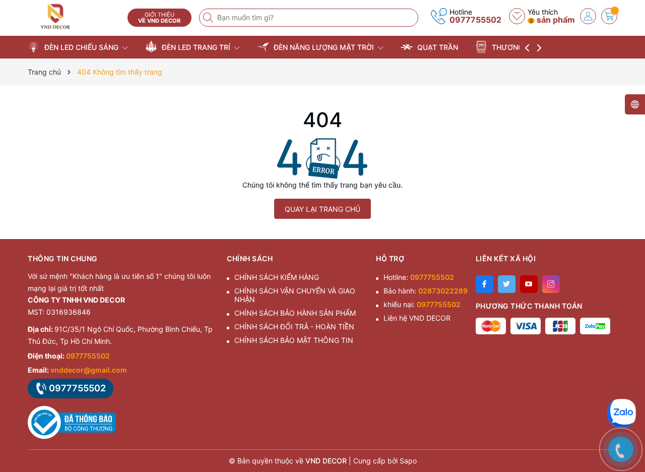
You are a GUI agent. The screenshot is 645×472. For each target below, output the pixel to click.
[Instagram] (551, 284)
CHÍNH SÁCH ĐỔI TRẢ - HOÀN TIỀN (294, 326)
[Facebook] (484, 284)
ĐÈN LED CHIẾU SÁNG (81, 47)
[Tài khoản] (588, 16)
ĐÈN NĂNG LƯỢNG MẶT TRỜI (324, 47)
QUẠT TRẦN (436, 47)
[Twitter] (506, 284)
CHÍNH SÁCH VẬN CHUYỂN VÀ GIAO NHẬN (294, 295)
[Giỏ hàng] (609, 16)
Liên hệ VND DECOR (416, 318)
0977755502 (475, 20)
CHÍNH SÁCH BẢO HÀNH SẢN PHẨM (295, 313)
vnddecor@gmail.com (88, 370)
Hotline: (418, 277)
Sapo (408, 460)
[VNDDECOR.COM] (74, 16)
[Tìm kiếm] (209, 18)
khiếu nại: (422, 304)
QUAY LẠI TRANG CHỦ (322, 209)
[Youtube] (529, 284)
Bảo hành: (425, 290)
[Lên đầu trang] (624, 382)
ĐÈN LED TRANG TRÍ (196, 47)
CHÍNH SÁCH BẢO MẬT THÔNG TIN (293, 340)
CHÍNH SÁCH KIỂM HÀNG (276, 277)
